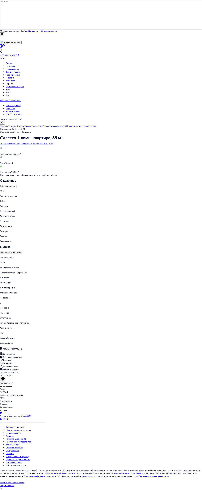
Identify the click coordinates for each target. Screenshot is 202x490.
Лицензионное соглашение (128, 473)
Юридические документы (18, 429)
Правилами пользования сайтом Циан (62, 473)
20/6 (51, 143)
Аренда (9, 63)
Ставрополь (26, 143)
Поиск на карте (13, 432)
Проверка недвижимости (18, 459)
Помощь (10, 453)
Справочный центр (15, 427)
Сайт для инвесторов (16, 465)
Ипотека (10, 77)
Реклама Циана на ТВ (16, 438)
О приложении (7, 485)
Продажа (10, 65)
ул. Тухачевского (40, 143)
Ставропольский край (10, 143)
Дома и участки (13, 71)
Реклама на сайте (14, 447)
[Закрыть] (2, 34)
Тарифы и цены (13, 444)
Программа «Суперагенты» (19, 441)
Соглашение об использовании (43, 31)
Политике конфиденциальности (39, 476)
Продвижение (12, 450)
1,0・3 (5, 419)
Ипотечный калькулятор (17, 456)
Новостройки (12, 68)
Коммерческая (13, 74)
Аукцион (10, 435)
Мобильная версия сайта (12, 482)
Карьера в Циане (14, 462)
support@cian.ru (87, 476)
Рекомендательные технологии (154, 476)
